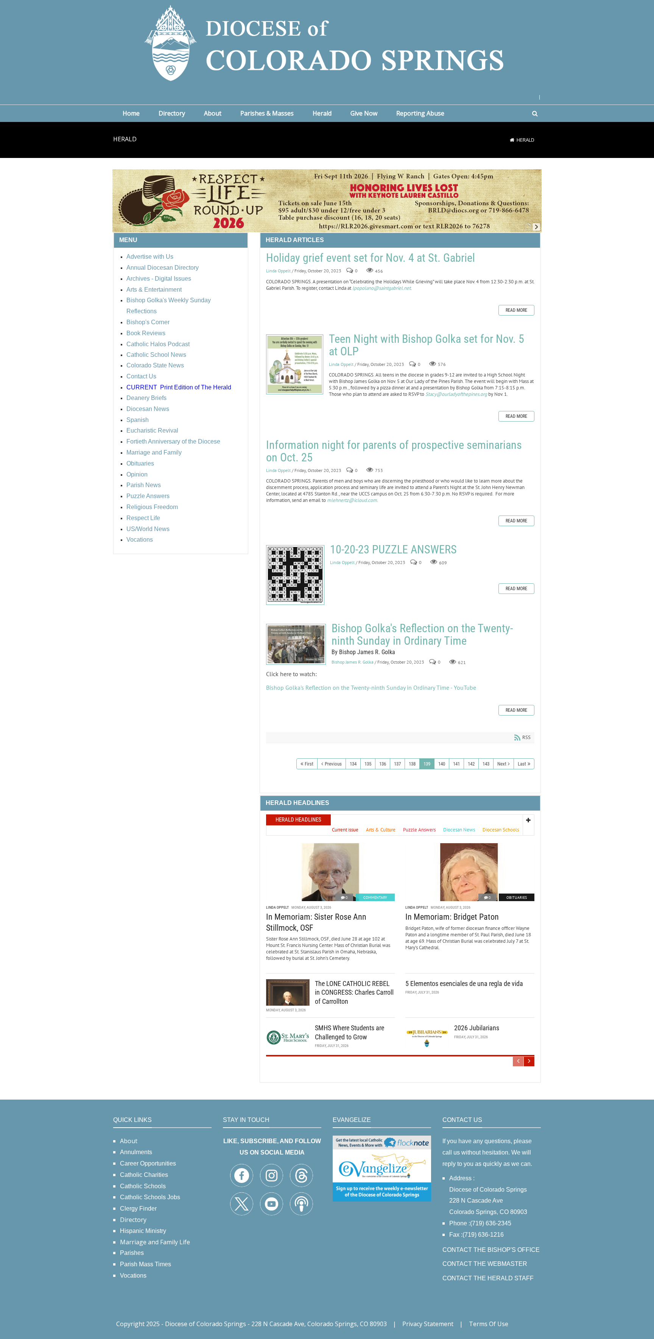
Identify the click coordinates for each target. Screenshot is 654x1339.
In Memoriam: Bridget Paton (452, 917)
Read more (516, 310)
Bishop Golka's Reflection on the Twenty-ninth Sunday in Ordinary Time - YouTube (371, 687)
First (309, 764)
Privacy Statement (427, 1324)
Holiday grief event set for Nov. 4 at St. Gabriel (370, 257)
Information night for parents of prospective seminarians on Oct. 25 (394, 451)
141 (456, 764)
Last (522, 764)
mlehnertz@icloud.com (352, 500)
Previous (333, 764)
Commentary (375, 897)
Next (501, 764)
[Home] (512, 139)
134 (353, 764)
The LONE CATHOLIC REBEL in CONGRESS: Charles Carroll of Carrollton (354, 992)
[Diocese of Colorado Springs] (327, 42)
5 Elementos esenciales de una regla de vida (464, 983)
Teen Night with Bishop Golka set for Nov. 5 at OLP (294, 364)
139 (427, 764)
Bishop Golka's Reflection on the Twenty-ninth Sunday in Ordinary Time (295, 644)
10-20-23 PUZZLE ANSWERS (295, 575)
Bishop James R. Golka (353, 662)
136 (382, 764)
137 (397, 764)
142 (471, 764)
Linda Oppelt (278, 270)
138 (412, 764)
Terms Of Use (488, 1324)
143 (486, 764)
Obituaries (516, 897)
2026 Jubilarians (476, 1028)
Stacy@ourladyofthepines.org (456, 394)
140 (441, 764)
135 (367, 764)
